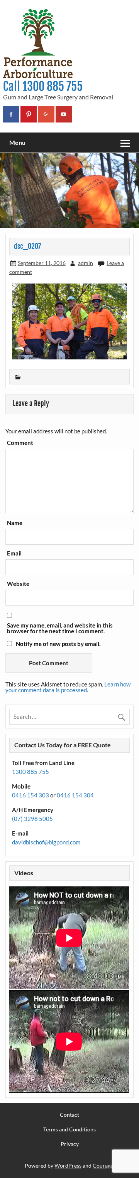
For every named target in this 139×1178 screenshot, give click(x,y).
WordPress (67, 1165)
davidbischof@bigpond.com (46, 842)
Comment (20, 443)
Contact (69, 1115)
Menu (17, 142)
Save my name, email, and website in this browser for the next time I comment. (60, 628)
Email (14, 553)
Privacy (70, 1144)
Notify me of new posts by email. (58, 643)
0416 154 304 (75, 795)
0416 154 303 (30, 795)
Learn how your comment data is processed (68, 687)
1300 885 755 (30, 771)
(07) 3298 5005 (32, 818)
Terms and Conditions (69, 1129)
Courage (103, 1165)
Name (14, 523)
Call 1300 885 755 (43, 86)
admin (85, 263)
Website (18, 584)
